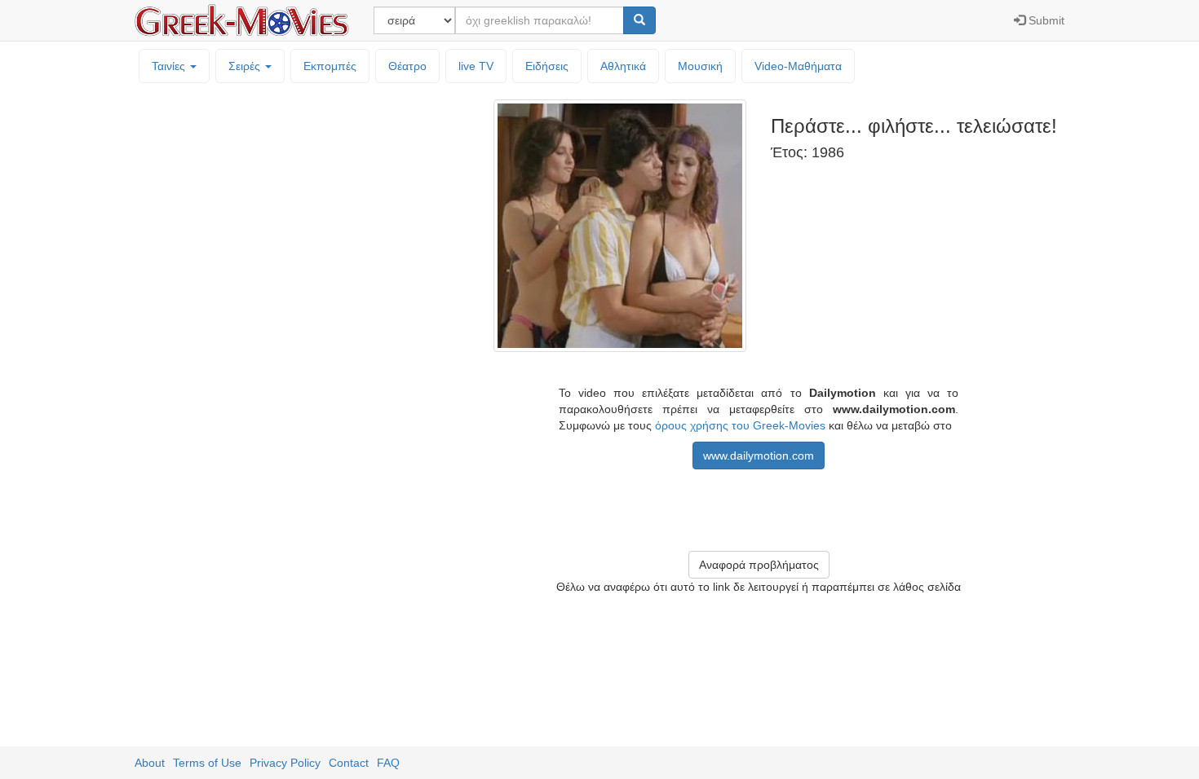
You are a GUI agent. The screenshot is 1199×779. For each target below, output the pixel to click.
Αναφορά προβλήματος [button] (759, 564)
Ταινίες (170, 66)
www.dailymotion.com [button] (758, 455)
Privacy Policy (285, 762)
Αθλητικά (623, 66)
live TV (475, 66)
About (150, 762)
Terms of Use (207, 762)
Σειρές (245, 66)
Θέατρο (407, 66)
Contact (349, 762)
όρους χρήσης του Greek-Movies (740, 425)
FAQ (388, 762)
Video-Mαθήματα (798, 66)
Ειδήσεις (547, 66)
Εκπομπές (329, 66)
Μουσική (700, 66)
